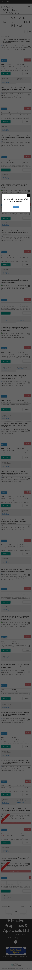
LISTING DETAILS (6, 73)
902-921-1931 (20, 81)
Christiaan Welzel (11, 968)
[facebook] (16, 942)
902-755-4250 (5, 81)
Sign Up (9, 1)
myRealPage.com (16, 965)
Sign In (3, 1)
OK (16, 207)
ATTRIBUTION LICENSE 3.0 (25, 968)
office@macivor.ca (19, 938)
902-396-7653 (5, 129)
